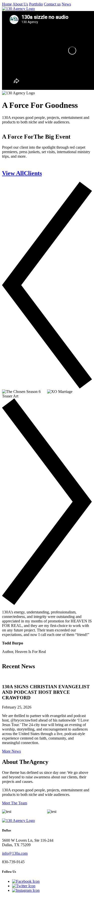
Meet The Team (14, 803)
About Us (20, 4)
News (66, 4)
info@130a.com (15, 853)
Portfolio (36, 4)
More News (11, 751)
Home (7, 4)
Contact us (52, 4)
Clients (22, 173)
